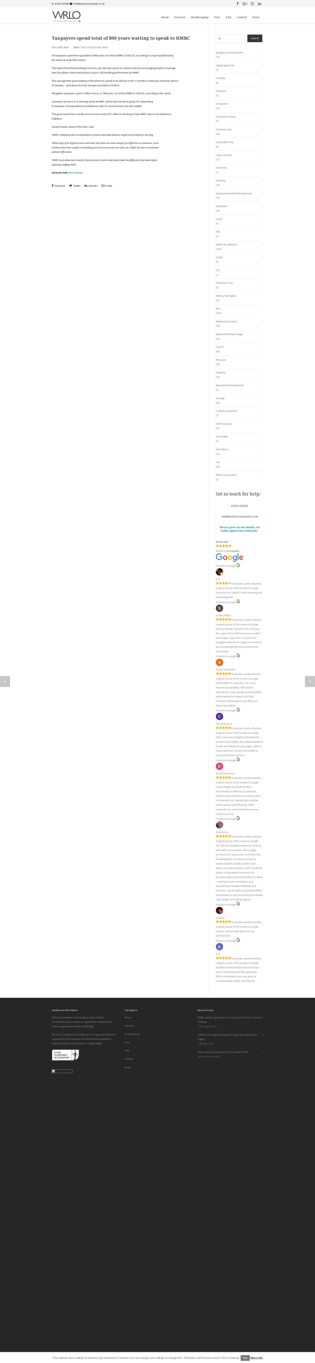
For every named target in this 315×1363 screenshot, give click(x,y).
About (165, 17)
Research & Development (230, 385)
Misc (105, 47)
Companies (222, 103)
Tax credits (222, 436)
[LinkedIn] (259, 3)
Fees (217, 17)
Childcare (221, 91)
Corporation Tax (225, 142)
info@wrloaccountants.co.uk (89, 3)
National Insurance (226, 321)
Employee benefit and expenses (234, 193)
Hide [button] (245, 1358)
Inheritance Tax (224, 282)
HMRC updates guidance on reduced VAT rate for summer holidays (229, 1020)
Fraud (219, 219)
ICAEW (219, 257)
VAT (218, 462)
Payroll (219, 346)
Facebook (59, 185)
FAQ (228, 17)
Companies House (226, 116)
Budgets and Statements (229, 52)
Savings (220, 398)
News (256, 17)
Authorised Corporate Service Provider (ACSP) (223, 1052)
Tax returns (222, 449)
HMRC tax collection (87, 47)
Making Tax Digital (226, 295)
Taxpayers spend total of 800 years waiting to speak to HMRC (121, 38)
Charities (221, 78)
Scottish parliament (226, 411)
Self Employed (224, 423)
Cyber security (224, 155)
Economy (221, 180)
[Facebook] (237, 3)
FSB (218, 231)
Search (255, 38)
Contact (242, 17)
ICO (218, 270)
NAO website (75, 172)
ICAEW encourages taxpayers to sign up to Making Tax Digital (227, 1037)
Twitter (77, 185)
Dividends (221, 167)
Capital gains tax (225, 65)
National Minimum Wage (229, 334)
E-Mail (108, 185)
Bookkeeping (200, 17)
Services (180, 17)
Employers (222, 206)
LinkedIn (93, 185)
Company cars (224, 129)
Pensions (221, 359)
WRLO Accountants (226, 475)
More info (256, 1357)
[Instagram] (252, 3)
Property (220, 372)
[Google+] (245, 3)
